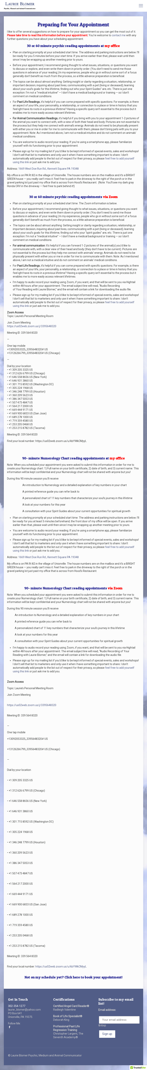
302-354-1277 (16, 1006)
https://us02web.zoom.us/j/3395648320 (31, 326)
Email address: (107, 1009)
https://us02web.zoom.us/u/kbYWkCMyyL (61, 966)
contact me (119, 35)
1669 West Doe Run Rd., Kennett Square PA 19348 (48, 168)
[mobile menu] (141, 5)
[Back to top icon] (129, 1062)
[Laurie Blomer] (20, 5)
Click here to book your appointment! (93, 977)
